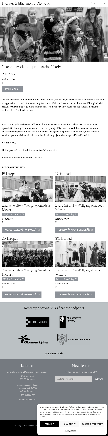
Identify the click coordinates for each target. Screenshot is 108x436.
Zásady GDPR (21, 425)
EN (103, 3)
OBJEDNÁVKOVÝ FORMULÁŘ (20, 229)
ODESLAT (99, 379)
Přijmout (49, 424)
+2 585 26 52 (27, 395)
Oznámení (32, 425)
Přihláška (11, 89)
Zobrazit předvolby (92, 424)
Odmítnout (69, 424)
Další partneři (54, 353)
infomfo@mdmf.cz (27, 399)
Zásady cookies (70, 431)
